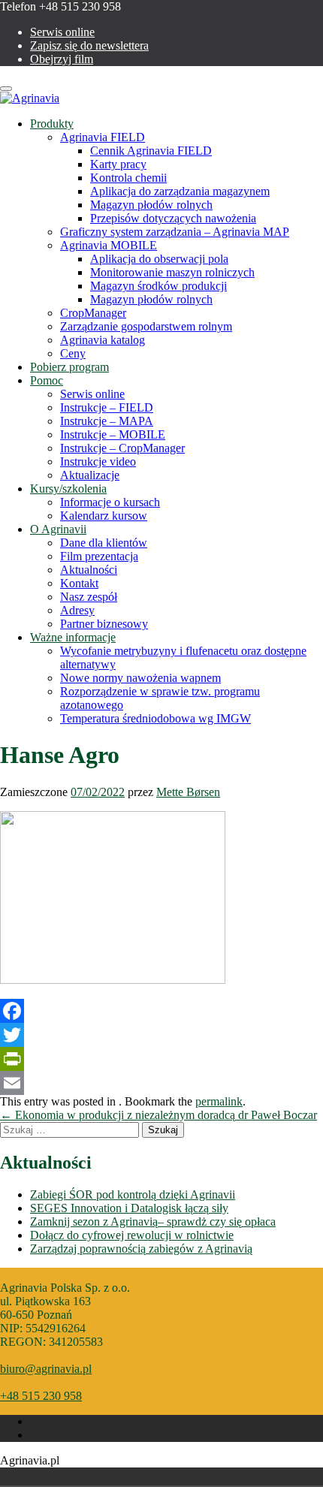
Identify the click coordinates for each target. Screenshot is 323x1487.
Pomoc (46, 380)
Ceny (73, 353)
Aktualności (88, 569)
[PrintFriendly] (161, 1059)
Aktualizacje (89, 475)
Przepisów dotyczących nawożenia (173, 218)
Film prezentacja (99, 556)
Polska (38, 1476)
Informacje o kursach (110, 502)
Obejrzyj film (61, 59)
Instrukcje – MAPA (106, 421)
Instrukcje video (98, 461)
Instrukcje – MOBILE (112, 434)
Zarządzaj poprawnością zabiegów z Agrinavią (141, 1248)
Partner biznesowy (104, 623)
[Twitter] (161, 1035)
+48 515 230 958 (41, 1395)
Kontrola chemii (128, 177)
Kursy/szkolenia (68, 488)
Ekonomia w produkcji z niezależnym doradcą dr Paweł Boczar (158, 1114)
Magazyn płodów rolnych (151, 204)
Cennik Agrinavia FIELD (151, 150)
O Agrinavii (58, 529)
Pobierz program (69, 366)
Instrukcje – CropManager (122, 448)
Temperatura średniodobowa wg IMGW (155, 718)
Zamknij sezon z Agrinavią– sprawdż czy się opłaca (153, 1221)
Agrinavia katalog (102, 339)
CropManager (93, 312)
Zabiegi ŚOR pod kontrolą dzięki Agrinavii (132, 1194)
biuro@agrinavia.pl (46, 1368)
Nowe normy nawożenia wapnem (140, 677)
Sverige (59, 1476)
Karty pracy (118, 164)
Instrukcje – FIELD (106, 407)
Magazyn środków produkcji (158, 285)
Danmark (17, 1476)
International (80, 1476)
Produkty (52, 123)
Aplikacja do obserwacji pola (159, 258)
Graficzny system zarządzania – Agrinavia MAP (174, 231)
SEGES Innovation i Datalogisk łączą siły (129, 1208)
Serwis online (62, 32)
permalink (219, 1101)
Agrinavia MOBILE (108, 245)
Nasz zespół (88, 596)
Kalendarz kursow (103, 515)
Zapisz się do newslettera (89, 45)
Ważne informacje (73, 637)
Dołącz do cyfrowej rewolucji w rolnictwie (132, 1235)
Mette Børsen (188, 792)
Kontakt (79, 583)
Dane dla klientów (103, 542)
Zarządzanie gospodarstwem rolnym (146, 326)
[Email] (161, 1083)
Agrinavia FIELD (102, 137)
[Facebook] (161, 1011)
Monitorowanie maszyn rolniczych (172, 272)
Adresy (77, 610)
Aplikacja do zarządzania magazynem (180, 191)
